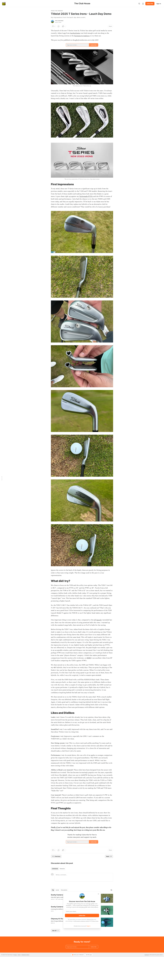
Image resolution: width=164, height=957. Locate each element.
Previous (57, 856)
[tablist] (58, 868)
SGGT (65, 775)
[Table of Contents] (2, 478)
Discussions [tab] (64, 890)
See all (54, 930)
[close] (98, 894)
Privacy (15, 954)
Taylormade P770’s (86, 196)
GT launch (98, 620)
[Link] (48, 184)
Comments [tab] (55, 868)
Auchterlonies (75, 33)
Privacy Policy (94, 921)
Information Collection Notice (81, 921)
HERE (89, 658)
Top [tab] (53, 890)
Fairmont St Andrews (82, 36)
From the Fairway (57, 10)
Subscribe (150, 3)
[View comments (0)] (58, 26)
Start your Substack (79, 954)
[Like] (52, 901)
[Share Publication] (143, 3)
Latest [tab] (57, 890)
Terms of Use (90, 919)
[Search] (139, 3)
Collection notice (25, 954)
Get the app (89, 954)
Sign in (158, 3)
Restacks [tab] (62, 868)
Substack (147, 954)
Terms (19, 954)
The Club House (59, 20)
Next (107, 856)
